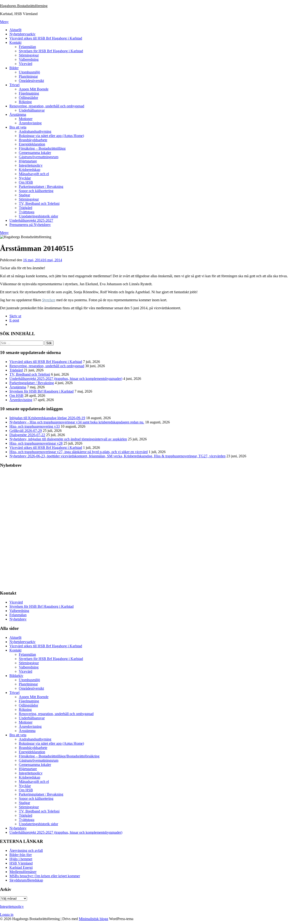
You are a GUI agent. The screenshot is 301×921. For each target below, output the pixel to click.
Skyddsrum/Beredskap (26, 880)
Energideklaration (32, 144)
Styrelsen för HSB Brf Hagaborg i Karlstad (51, 51)
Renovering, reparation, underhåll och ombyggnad (46, 106)
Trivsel (14, 85)
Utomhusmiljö (29, 72)
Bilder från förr (20, 855)
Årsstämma (17, 115)
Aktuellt (15, 30)
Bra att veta (17, 127)
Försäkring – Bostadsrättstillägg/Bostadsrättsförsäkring (59, 756)
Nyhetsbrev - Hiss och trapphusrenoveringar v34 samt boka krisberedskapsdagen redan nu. (76, 422)
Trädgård (25, 208)
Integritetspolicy (31, 165)
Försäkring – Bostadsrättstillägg (42, 148)
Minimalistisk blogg (93, 919)
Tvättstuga (26, 212)
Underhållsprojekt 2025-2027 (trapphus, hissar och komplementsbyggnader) (65, 379)
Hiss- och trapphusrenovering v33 (34, 426)
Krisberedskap (29, 170)
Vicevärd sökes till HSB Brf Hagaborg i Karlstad (45, 38)
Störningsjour (29, 55)
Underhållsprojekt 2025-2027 (31, 220)
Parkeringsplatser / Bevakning (41, 187)
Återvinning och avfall (26, 851)
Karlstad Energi (21, 867)
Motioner (25, 119)
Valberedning (29, 59)
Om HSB (26, 182)
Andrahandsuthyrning (35, 131)
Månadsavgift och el (34, 174)
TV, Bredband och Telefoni (39, 203)
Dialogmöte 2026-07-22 (27, 435)
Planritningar (28, 76)
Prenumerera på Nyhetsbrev (30, 225)
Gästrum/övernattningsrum (38, 157)
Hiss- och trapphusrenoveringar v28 (36, 443)
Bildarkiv (16, 676)
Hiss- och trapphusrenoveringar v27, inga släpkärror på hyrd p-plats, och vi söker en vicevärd (78, 452)
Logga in (6, 915)
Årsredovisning (30, 123)
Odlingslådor (28, 98)
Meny (4, 22)
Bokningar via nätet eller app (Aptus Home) (51, 136)
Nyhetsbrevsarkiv (22, 34)
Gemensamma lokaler (35, 153)
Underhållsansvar (32, 110)
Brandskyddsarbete (33, 140)
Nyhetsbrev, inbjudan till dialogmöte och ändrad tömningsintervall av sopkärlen (68, 439)
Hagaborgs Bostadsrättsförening (24, 6)
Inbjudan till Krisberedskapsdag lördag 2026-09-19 (47, 418)
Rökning (25, 102)
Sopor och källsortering (36, 191)
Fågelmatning (29, 93)
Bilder (14, 68)
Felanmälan (27, 47)
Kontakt (15, 42)
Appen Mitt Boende (33, 89)
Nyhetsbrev (18, 619)
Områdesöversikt (31, 81)
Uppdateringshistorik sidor (38, 216)
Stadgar (24, 195)
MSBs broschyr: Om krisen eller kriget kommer (44, 876)
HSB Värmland (21, 863)
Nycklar (25, 178)
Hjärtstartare (28, 161)
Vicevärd (25, 64)
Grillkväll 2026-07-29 (25, 431)
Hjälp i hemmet (20, 859)
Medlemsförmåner (22, 872)
